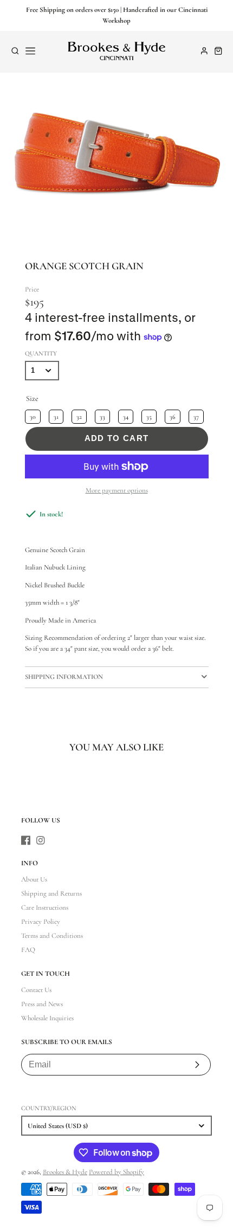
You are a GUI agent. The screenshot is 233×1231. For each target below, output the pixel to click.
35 (149, 415)
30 (32, 415)
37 (196, 415)
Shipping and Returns (51, 893)
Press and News (42, 1004)
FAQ (28, 949)
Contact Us (36, 990)
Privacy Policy (40, 921)
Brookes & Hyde (65, 1172)
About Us (34, 879)
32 (79, 415)
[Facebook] (26, 840)
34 (125, 415)
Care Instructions (44, 907)
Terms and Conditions (52, 935)
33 (102, 415)
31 (56, 415)
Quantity (41, 353)
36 (172, 415)
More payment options (117, 490)
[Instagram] (41, 840)
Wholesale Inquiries (47, 1018)
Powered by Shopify (116, 1172)
